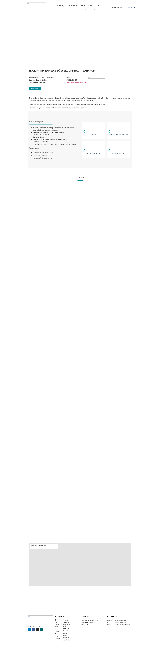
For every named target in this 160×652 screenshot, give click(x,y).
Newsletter (66, 637)
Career (96, 10)
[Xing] (41, 629)
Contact (87, 10)
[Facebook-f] (33, 629)
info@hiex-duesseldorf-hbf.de (76, 82)
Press (56, 636)
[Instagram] (37, 629)
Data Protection (66, 627)
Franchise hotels (66, 634)
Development (72, 6)
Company (60, 6)
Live (97, 6)
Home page (57, 621)
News (56, 634)
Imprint (65, 631)
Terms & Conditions (66, 623)
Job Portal (66, 640)
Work (90, 6)
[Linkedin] (29, 629)
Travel (82, 6)
